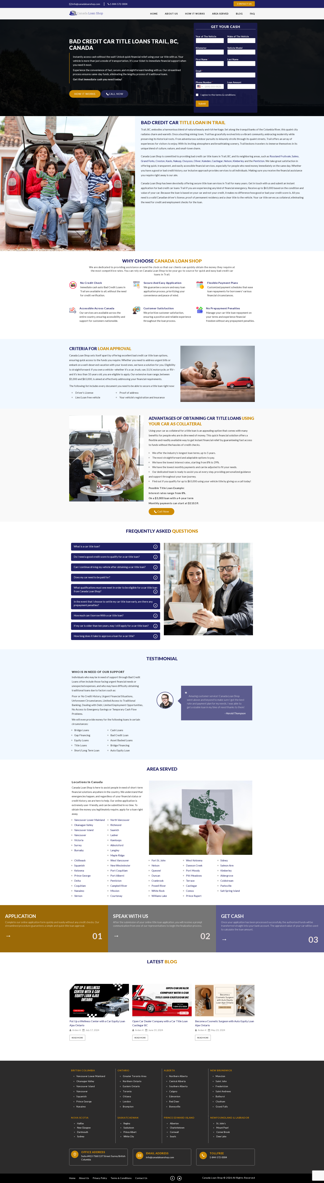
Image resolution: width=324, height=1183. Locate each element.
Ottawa (127, 1096)
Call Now (163, 511)
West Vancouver (119, 860)
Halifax (80, 1123)
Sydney (80, 1136)
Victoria (78, 840)
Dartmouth (82, 1132)
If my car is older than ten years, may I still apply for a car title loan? (111, 625)
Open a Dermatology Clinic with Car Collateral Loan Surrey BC (222, 1023)
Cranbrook (158, 880)
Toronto (127, 1091)
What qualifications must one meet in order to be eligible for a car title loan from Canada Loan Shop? (115, 589)
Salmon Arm (227, 865)
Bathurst (220, 1096)
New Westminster (120, 865)
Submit (202, 103)
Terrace (190, 880)
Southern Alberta (178, 1086)
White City (129, 1136)
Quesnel (156, 870)
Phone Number (204, 82)
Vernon (78, 895)
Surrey (78, 845)
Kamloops (116, 840)
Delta (77, 880)
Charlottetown (177, 1127)
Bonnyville (174, 1106)
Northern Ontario (132, 1081)
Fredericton (222, 1086)
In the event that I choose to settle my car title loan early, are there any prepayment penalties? (113, 603)
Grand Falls (222, 1106)
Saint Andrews (223, 1091)
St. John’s (221, 1123)
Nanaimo (79, 890)
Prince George (82, 875)
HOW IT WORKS (85, 93)
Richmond (115, 824)
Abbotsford (116, 845)
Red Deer (174, 1101)
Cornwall (174, 1132)
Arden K (76, 1030)
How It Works (195, 13)
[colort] (9, 933)
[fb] (172, 1178)
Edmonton (174, 1096)
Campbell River (118, 885)
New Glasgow (84, 1127)
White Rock (158, 890)
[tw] (179, 1178)
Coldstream (226, 880)
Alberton (174, 1123)
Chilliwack (80, 860)
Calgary (173, 1091)
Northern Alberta (178, 1076)
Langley (114, 850)
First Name (202, 59)
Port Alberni (117, 875)
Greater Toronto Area (134, 1076)
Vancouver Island (83, 830)
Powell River (159, 885)
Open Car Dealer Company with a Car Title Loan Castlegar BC (97, 1023)
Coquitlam (80, 885)
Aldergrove (226, 875)
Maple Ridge (117, 855)
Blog (239, 13)
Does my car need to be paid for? (92, 577)
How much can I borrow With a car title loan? (99, 615)
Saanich (114, 830)
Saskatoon (129, 1127)
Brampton (128, 1106)
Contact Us (244, 4)
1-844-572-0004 (118, 4)
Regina (127, 1123)
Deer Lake (221, 1136)
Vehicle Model (234, 48)
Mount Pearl (222, 1127)
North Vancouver (120, 819)
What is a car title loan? (87, 546)
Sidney (224, 860)
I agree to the (218, 94)
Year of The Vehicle (206, 36)
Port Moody (193, 870)
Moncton (220, 1076)
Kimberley (238, 160)
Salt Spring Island (230, 890)
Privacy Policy (100, 1178)
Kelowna (79, 870)
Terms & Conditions (121, 1178)
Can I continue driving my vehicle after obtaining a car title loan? (110, 566)
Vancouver (80, 835)
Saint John (221, 1081)
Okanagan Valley (83, 824)
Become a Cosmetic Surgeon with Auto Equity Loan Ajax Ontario (161, 1023)
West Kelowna (194, 860)
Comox (190, 890)
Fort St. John (159, 860)
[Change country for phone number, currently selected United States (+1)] (200, 86)
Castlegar (217, 160)
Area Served (220, 13)
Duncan (156, 875)
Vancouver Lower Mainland (89, 819)
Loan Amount (234, 82)
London (127, 1101)
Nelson (228, 160)
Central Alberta (177, 1081)
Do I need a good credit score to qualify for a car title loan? (107, 556)
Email (199, 71)
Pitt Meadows (194, 875)
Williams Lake (159, 895)
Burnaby (79, 850)
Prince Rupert (193, 895)
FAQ (252, 13)
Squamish (79, 865)
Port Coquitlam (119, 870)
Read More (77, 1037)
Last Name (232, 59)
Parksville (226, 885)
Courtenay (116, 895)
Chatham (220, 1101)
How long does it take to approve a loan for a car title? (104, 635)
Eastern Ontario (131, 1086)
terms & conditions (225, 94)
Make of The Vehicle (238, 36)
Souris (173, 1136)
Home (154, 13)
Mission (114, 890)
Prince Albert (130, 1132)
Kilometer (201, 48)
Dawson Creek (194, 865)
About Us (171, 13)
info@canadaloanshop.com (86, 4)
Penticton (258, 160)
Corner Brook (223, 1132)
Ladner (114, 835)
